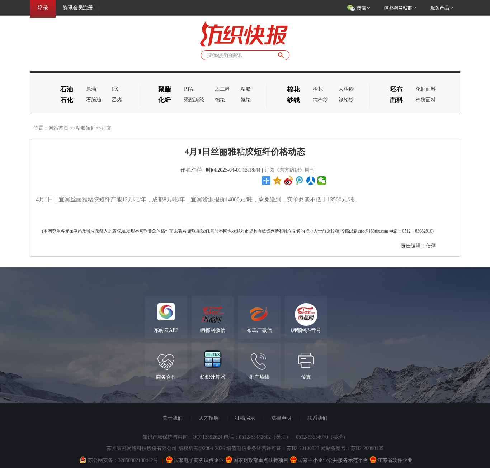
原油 (91, 89)
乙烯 (117, 99)
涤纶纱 (346, 99)
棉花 (318, 89)
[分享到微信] (321, 180)
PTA (188, 89)
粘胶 (246, 89)
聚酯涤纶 (194, 99)
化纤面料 (426, 89)
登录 (42, 8)
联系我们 (317, 418)
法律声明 (281, 418)
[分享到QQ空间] (277, 180)
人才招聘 (209, 418)
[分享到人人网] (310, 180)
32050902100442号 (138, 460)
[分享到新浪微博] (288, 180)
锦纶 (220, 99)
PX (115, 89)
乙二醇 (222, 89)
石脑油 (93, 99)
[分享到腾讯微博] (299, 180)
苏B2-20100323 (303, 448)
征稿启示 (245, 418)
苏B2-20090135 (367, 448)
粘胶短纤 (86, 128)
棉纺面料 (426, 99)
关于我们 (172, 418)
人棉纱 (346, 89)
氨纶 (246, 99)
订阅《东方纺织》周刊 (289, 170)
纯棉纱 (320, 99)
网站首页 (58, 128)
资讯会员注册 (78, 7)
